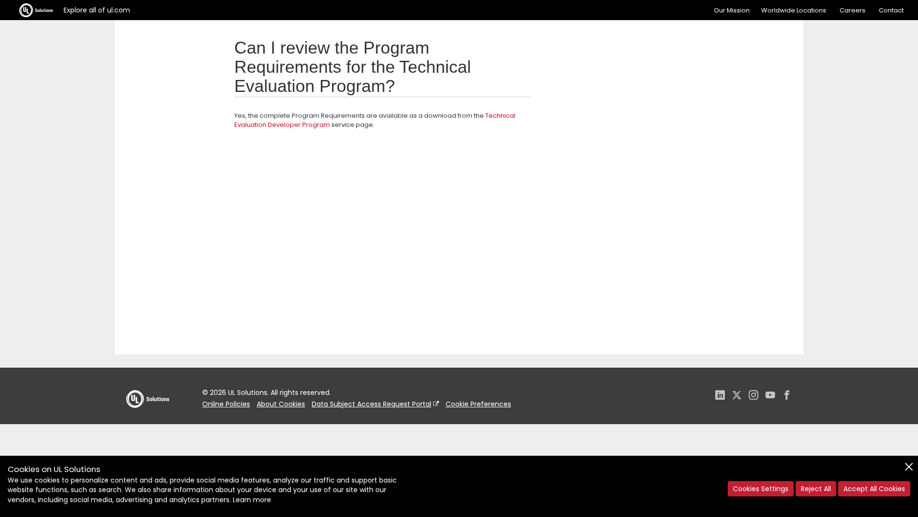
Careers (852, 10)
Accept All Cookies (874, 489)
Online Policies (226, 404)
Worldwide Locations (793, 10)
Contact (891, 10)
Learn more (252, 500)
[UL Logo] (147, 417)
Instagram (753, 396)
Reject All (816, 489)
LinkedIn (720, 396)
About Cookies (281, 404)
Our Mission (732, 10)
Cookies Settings (760, 489)
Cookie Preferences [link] (478, 404)
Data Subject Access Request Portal (371, 404)
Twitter (737, 396)
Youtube (770, 396)
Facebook (787, 396)
